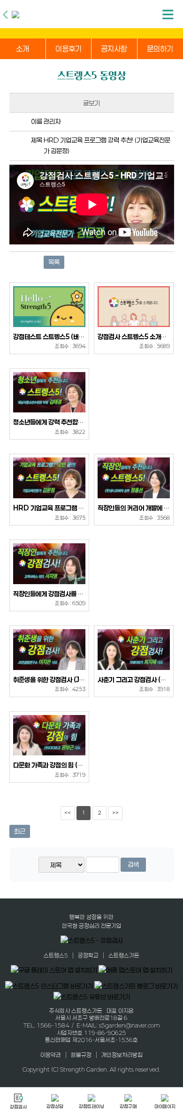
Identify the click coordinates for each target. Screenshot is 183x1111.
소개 (22, 48)
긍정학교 (88, 955)
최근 (19, 831)
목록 (54, 262)
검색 (133, 864)
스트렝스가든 (123, 955)
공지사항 (114, 48)
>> (115, 812)
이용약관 (50, 1054)
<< (67, 812)
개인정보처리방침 (122, 1054)
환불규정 (81, 1054)
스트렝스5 (56, 955)
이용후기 (68, 48)
